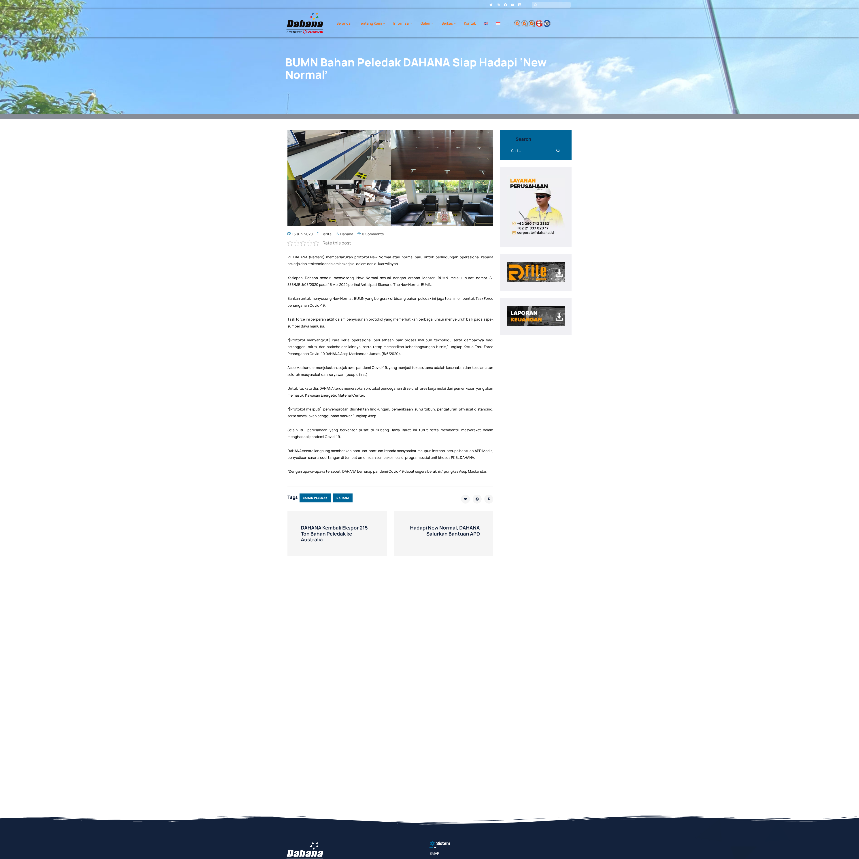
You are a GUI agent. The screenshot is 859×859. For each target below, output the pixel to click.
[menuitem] (486, 23)
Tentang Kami (370, 23)
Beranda (343, 23)
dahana (342, 498)
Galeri (425, 23)
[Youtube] (512, 4)
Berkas (447, 23)
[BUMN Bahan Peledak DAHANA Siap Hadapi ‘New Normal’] (465, 499)
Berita (326, 234)
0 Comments (373, 234)
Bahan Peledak (315, 498)
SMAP (434, 853)
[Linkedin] (519, 4)
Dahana (346, 234)
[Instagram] (498, 4)
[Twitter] (491, 4)
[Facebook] (505, 4)
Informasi (401, 23)
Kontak (470, 23)
